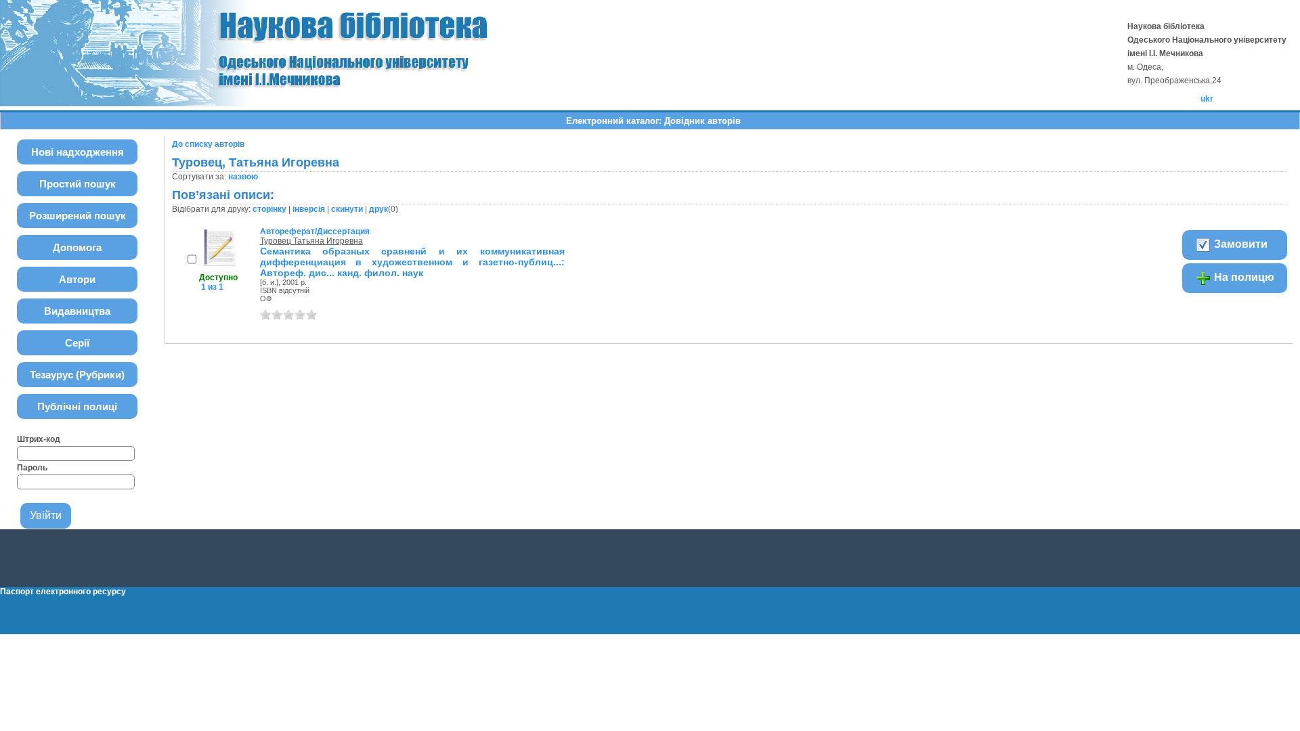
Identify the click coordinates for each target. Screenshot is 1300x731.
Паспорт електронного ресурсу (63, 591)
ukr (1206, 99)
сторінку (269, 209)
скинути (347, 209)
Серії (77, 343)
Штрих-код (38, 439)
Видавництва (77, 311)
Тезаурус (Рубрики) (77, 374)
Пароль (32, 467)
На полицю (1242, 277)
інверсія (308, 209)
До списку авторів (208, 144)
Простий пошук (77, 184)
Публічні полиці (77, 406)
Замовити (1239, 244)
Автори (77, 279)
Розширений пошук (77, 215)
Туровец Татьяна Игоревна (311, 241)
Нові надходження (77, 152)
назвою (243, 176)
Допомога (77, 247)
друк (378, 209)
